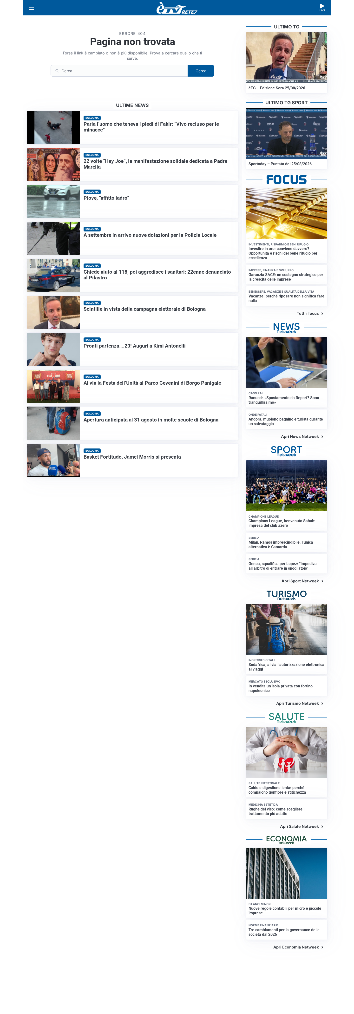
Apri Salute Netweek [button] (299, 826)
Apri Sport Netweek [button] (300, 581)
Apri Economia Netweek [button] (296, 947)
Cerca (201, 70)
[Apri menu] (31, 8)
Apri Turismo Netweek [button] (297, 703)
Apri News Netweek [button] (300, 436)
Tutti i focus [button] (308, 313)
